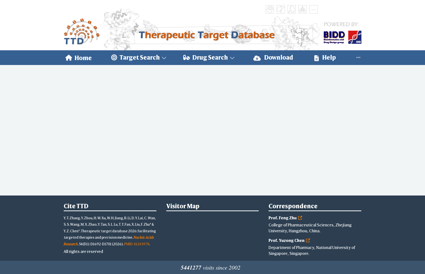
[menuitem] (78, 57)
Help (328, 57)
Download (278, 57)
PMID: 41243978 (136, 244)
